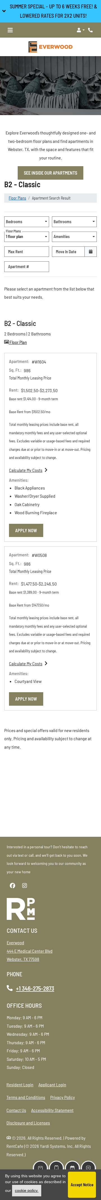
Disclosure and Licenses (28, 1122)
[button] (50, 11)
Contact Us (16, 1110)
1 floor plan (15, 235)
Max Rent (15, 251)
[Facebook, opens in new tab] (12, 885)
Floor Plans (17, 198)
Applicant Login (52, 1084)
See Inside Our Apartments (50, 172)
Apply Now (29, 530)
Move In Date (66, 251)
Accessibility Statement (52, 1110)
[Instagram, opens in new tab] (24, 885)
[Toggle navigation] (10, 30)
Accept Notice (82, 1184)
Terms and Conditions (25, 1097)
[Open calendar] (90, 251)
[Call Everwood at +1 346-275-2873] (91, 30)
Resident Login (19, 1084)
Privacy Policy (62, 1097)
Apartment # (18, 266)
